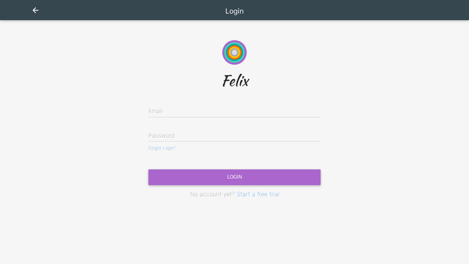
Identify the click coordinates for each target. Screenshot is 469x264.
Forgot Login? (162, 148)
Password (161, 135)
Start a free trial (258, 194)
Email (155, 110)
